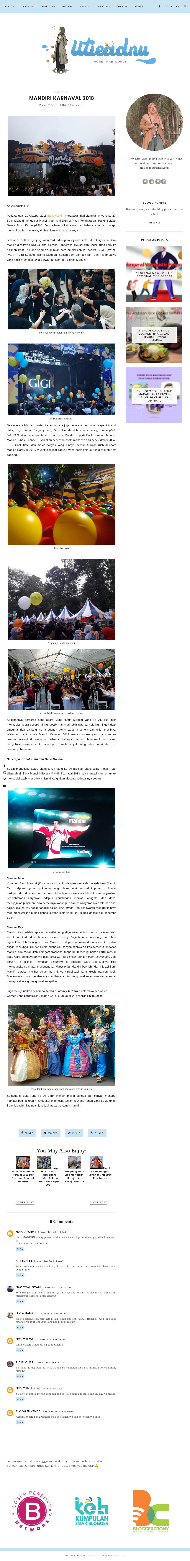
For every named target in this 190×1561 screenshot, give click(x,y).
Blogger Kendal (29, 1411)
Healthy (67, 6)
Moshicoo (119, 1555)
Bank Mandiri (55, 215)
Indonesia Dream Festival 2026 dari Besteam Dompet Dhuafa (23, 1176)
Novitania (24, 1388)
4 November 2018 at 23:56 (49, 1339)
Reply (20, 1249)
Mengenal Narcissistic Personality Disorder (154, 274)
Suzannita (24, 1261)
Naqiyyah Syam (28, 1287)
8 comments (74, 105)
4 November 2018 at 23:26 (50, 1313)
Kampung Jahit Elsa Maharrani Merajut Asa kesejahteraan (74, 1176)
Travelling (103, 6)
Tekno (139, 6)
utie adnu (91, 1555)
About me (10, 6)
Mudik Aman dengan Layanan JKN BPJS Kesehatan (100, 1173)
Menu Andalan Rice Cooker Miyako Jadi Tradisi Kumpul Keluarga (154, 335)
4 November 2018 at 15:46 (53, 1232)
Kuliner (122, 6)
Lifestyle (29, 6)
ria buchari (25, 1362)
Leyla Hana (25, 1313)
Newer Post (25, 1202)
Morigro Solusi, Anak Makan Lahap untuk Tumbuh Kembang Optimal (154, 395)
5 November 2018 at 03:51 (48, 1388)
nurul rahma (26, 1232)
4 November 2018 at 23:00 (57, 1287)
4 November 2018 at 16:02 (48, 1261)
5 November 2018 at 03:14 (50, 1362)
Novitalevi (24, 1339)
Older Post (98, 1202)
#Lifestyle (61, 92)
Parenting (48, 6)
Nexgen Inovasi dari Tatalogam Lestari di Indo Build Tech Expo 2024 (49, 1176)
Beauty (84, 6)
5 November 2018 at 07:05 (58, 1411)
